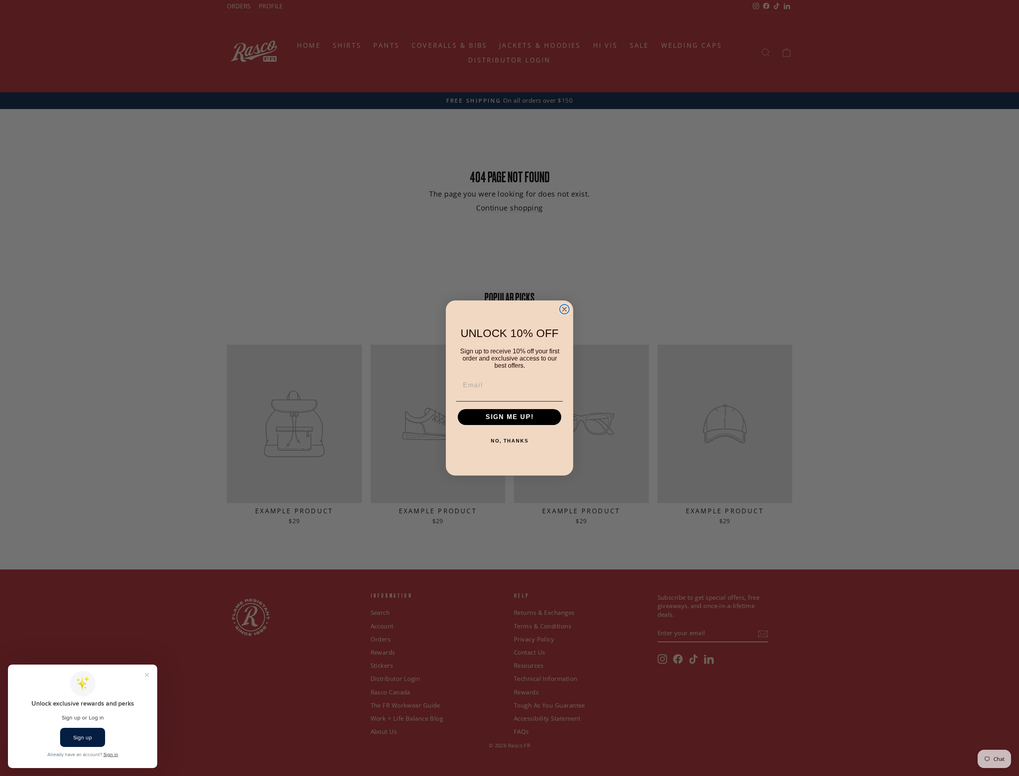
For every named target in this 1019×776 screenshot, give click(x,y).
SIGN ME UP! (510, 416)
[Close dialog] (564, 309)
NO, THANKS (510, 441)
